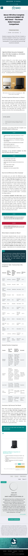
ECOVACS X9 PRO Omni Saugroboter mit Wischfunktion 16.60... (11, 452)
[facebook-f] (10, 4)
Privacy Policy (21, 551)
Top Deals (4, 551)
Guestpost (15, 551)
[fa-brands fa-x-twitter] (12, 4)
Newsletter (10, 551)
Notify (19, 479)
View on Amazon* (21, 466)
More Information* (22, 469)
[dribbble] (14, 4)
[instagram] (15, 4)
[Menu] (2, 8)
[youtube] (17, 4)
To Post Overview (14, 519)
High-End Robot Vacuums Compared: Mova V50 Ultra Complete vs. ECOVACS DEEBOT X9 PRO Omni (14, 121)
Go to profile (23, 514)
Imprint (13, 552)
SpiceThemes (22, 554)
